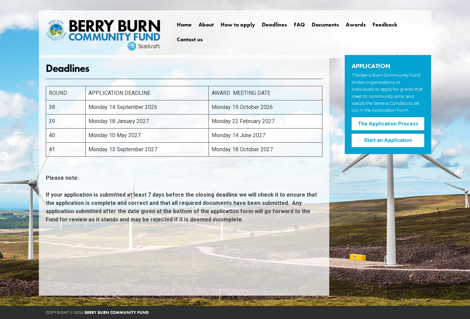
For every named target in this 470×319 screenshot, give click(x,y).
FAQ (299, 24)
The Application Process (388, 124)
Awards (356, 24)
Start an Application (388, 140)
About (206, 24)
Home (184, 24)
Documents (325, 24)
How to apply (238, 24)
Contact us (190, 39)
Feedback (385, 24)
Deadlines (274, 24)
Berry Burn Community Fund (117, 312)
